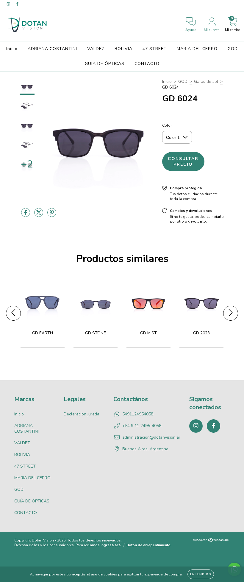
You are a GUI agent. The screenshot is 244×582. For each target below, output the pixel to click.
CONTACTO (146, 63)
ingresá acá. (111, 545)
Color (167, 125)
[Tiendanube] (211, 540)
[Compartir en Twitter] (39, 215)
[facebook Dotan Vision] (17, 4)
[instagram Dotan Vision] (8, 4)
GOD (233, 49)
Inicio (12, 49)
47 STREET (155, 49)
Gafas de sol (206, 81)
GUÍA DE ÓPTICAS (104, 63)
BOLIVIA (123, 49)
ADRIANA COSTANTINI (52, 49)
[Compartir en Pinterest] (51, 215)
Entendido (200, 574)
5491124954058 (137, 414)
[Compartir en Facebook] (26, 215)
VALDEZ (95, 49)
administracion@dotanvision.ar (151, 437)
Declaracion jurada (81, 414)
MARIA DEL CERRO (197, 49)
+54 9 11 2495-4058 (141, 426)
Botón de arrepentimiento (148, 545)
